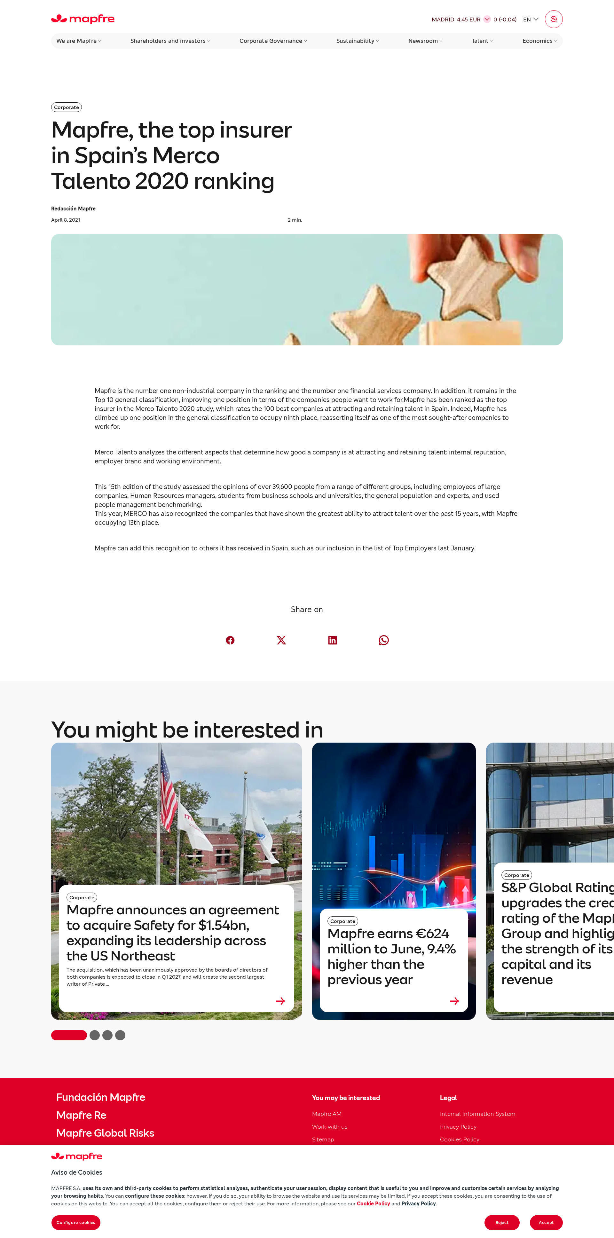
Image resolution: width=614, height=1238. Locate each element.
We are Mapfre (76, 40)
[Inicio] (82, 19)
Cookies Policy (459, 1139)
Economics (538, 40)
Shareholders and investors (168, 40)
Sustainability (355, 40)
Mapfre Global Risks (105, 1133)
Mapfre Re (81, 1115)
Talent (480, 40)
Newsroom (423, 40)
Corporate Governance (271, 40)
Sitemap (323, 1139)
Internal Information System (478, 1113)
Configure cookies (76, 1222)
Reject (502, 1222)
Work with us (330, 1126)
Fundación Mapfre (100, 1097)
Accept (546, 1222)
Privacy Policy (458, 1126)
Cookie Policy (373, 1203)
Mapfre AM (327, 1113)
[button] (554, 19)
